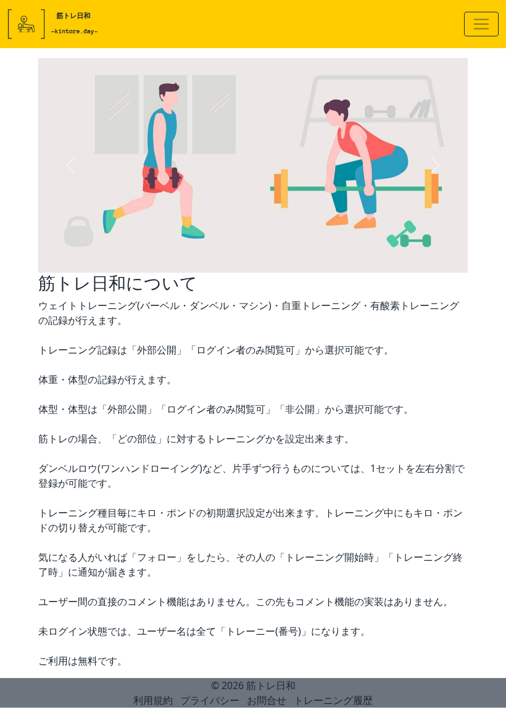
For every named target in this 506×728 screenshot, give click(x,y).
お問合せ (266, 700)
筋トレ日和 (271, 685)
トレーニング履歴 (333, 700)
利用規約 (153, 700)
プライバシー (209, 700)
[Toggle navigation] (481, 24)
